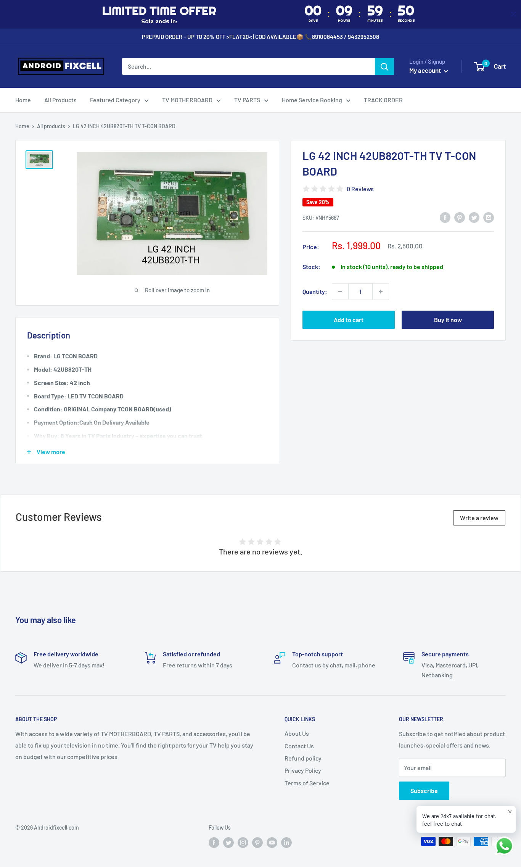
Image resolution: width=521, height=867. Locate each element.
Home (23, 99)
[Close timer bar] (513, 14)
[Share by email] (488, 217)
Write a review (479, 517)
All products (51, 126)
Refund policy (303, 758)
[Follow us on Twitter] (228, 842)
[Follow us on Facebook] (214, 842)
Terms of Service (307, 782)
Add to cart (348, 319)
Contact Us (299, 745)
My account (425, 70)
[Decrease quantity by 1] (340, 292)
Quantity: (314, 291)
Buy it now (448, 319)
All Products (60, 99)
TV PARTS (247, 99)
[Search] (384, 66)
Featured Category (115, 99)
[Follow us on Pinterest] (257, 842)
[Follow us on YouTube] (272, 842)
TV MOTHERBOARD (187, 99)
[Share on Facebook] (445, 217)
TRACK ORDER (383, 99)
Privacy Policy (303, 770)
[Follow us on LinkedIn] (286, 842)
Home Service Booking (312, 99)
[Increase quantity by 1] (381, 292)
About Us (297, 733)
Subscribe (424, 790)
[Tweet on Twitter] (474, 217)
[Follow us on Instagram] (243, 842)
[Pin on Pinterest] (459, 217)
